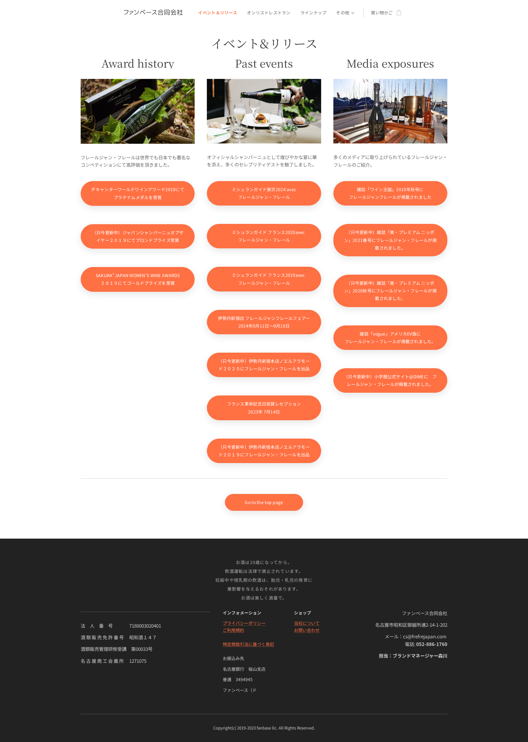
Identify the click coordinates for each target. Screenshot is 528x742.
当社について (307, 623)
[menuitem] (219, 12)
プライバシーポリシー (244, 623)
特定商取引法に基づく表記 (248, 644)
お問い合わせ (307, 630)
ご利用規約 (233, 630)
